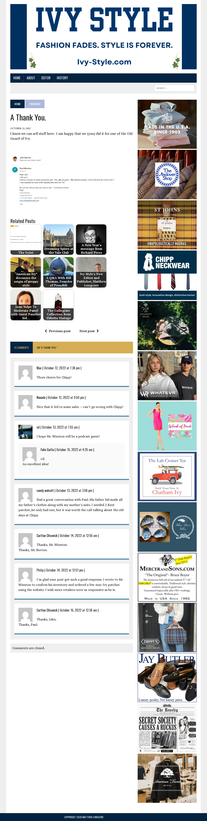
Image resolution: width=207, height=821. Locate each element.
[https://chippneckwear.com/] (167, 297)
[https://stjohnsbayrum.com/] (167, 247)
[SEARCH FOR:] (174, 87)
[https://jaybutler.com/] (167, 699)
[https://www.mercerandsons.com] (167, 599)
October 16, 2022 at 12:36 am (78, 610)
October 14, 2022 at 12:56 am (78, 535)
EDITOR (46, 77)
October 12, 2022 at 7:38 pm (62, 368)
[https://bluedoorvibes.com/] (167, 549)
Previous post (60, 331)
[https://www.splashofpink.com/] (167, 448)
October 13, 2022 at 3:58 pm (74, 490)
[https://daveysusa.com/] (167, 649)
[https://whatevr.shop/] (167, 397)
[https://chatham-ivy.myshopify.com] (167, 498)
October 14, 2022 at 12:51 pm (64, 570)
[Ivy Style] (103, 36)
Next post (87, 331)
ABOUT (31, 77)
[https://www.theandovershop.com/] (167, 196)
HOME (16, 77)
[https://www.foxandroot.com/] (167, 347)
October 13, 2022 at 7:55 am (60, 427)
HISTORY (62, 77)
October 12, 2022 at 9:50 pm (66, 397)
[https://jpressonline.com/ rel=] (167, 146)
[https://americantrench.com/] (167, 800)
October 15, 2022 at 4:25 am (74, 449)
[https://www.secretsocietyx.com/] (167, 750)
